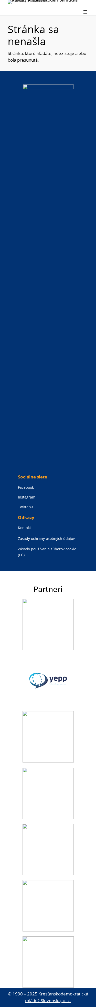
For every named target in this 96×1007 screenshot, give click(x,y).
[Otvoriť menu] (85, 12)
